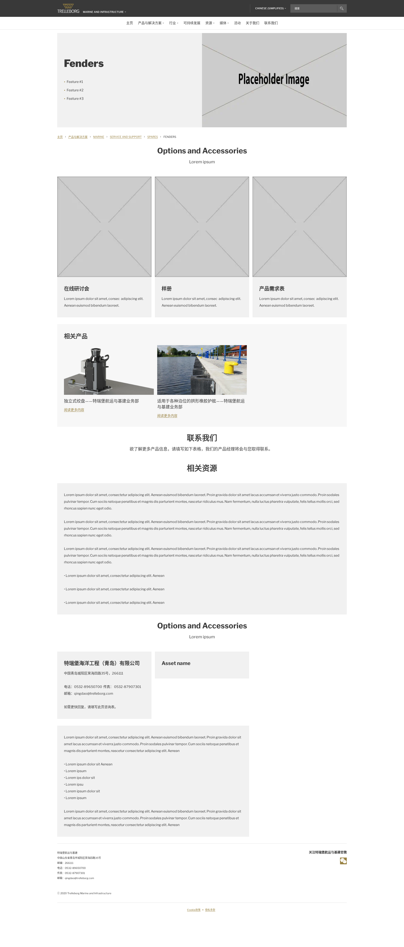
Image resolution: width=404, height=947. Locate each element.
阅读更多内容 (74, 410)
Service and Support (126, 136)
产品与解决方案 (78, 136)
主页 (60, 136)
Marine (98, 136)
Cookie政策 (194, 909)
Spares (152, 136)
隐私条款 (210, 909)
